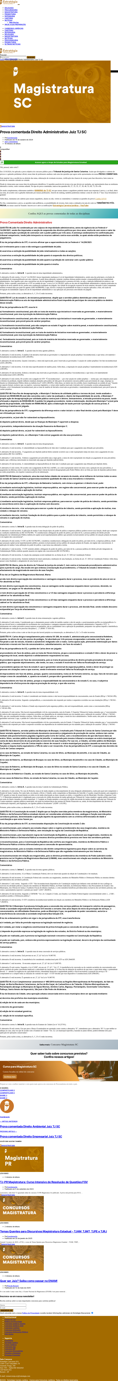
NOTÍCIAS (8, 20)
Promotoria (10, 42)
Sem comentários (11, 142)
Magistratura (11, 36)
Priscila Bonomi (13, 1286)
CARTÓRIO (9, 18)
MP (10, 1349)
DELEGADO (9, 8)
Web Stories (14, 22)
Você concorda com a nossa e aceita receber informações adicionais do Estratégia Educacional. (45, 1313)
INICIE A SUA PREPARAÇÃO (15, 24)
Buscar (31, 57)
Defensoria (10, 32)
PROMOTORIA (10, 14)
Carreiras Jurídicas (14, 28)
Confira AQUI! (100, 199)
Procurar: (3, 55)
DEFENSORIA (10, 16)
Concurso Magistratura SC (64, 1044)
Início (2, 60)
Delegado (9, 34)
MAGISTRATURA (11, 12)
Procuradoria (11, 40)
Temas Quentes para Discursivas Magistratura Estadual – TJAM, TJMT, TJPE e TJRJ (53, 1231)
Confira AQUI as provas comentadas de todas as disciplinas (59, 213)
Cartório (9, 30)
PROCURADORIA (11, 10)
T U (10, 1319)
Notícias (9, 38)
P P (13, 1322)
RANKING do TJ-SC (43, 190)
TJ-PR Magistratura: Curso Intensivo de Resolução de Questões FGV (44, 1182)
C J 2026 (14, 1326)
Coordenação (12, 138)
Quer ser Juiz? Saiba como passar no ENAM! (28, 1281)
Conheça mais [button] (10, 1077)
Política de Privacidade (30, 1313)
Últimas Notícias (13, 44)
